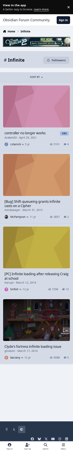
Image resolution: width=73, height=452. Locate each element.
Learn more (8, 7)
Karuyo (9, 282)
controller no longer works (25, 133)
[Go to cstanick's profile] (6, 144)
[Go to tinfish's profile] (6, 289)
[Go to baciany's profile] (6, 357)
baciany (15, 357)
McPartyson (18, 217)
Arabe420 (10, 137)
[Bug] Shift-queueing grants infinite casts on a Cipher (32, 203)
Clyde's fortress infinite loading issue (32, 346)
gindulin (9, 351)
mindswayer (12, 210)
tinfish (14, 289)
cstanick (15, 144)
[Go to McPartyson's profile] (6, 217)
